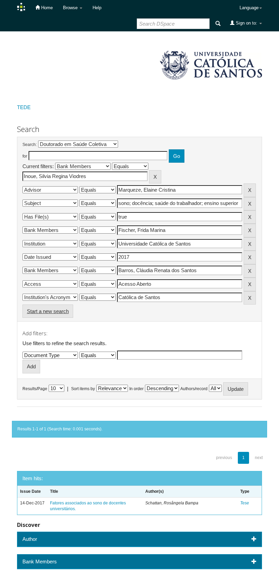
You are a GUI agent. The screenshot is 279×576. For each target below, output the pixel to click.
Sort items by (83, 388)
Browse (71, 7)
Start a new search (48, 311)
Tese (244, 503)
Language (249, 7)
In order (136, 388)
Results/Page (34, 388)
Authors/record (194, 388)
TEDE (24, 107)
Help (97, 7)
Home (46, 7)
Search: (29, 144)
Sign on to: (246, 23)
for (24, 156)
